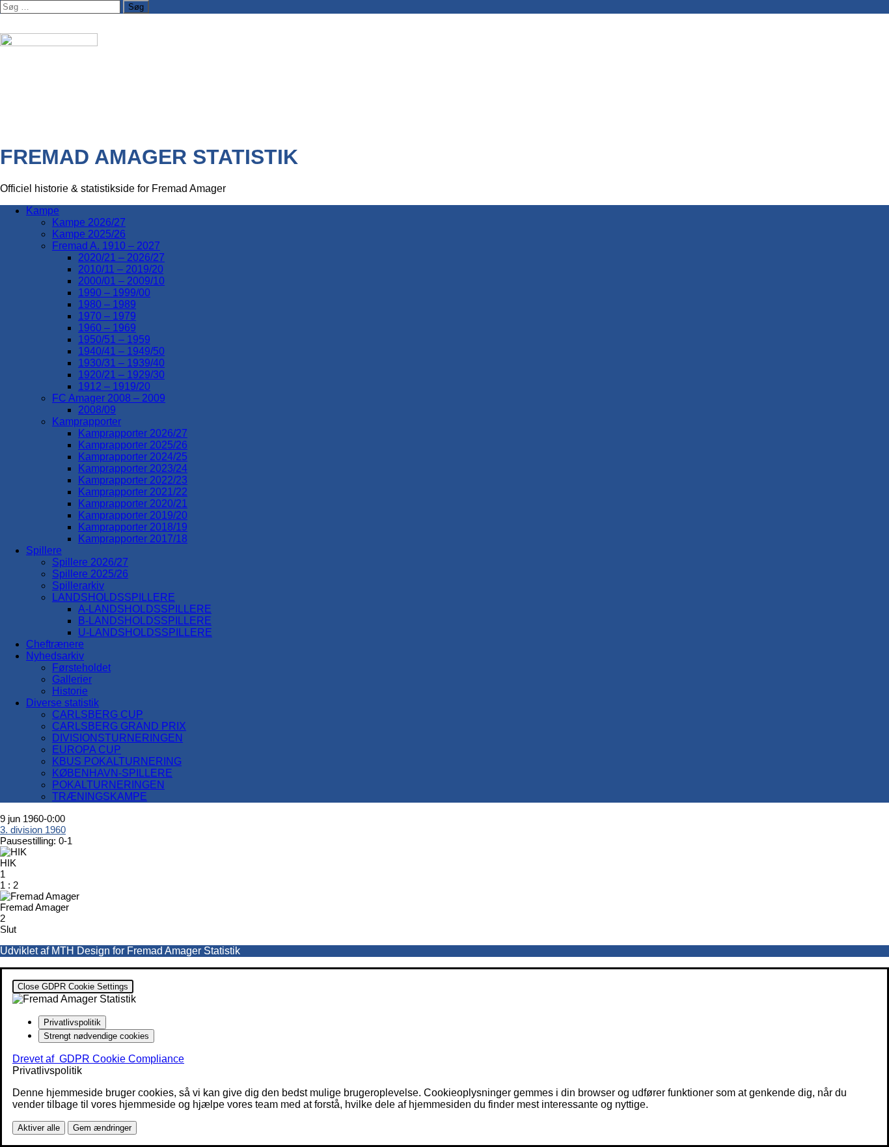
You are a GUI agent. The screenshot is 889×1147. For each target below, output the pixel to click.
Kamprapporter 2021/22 (132, 491)
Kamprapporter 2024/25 (132, 456)
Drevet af (98, 1058)
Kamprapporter (86, 421)
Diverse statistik (62, 702)
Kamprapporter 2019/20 (132, 515)
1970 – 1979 (107, 316)
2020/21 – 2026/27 (121, 257)
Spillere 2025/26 (90, 573)
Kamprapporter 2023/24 (132, 468)
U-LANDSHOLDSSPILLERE (145, 632)
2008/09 (97, 409)
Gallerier (72, 679)
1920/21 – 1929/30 (121, 374)
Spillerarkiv (78, 585)
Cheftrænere (55, 644)
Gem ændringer (102, 1128)
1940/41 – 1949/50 (121, 351)
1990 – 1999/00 (114, 292)
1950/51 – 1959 (114, 339)
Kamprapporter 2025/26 (132, 444)
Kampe (42, 210)
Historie (70, 691)
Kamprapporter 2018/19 (132, 526)
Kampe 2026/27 (89, 222)
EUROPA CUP (86, 749)
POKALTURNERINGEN (108, 784)
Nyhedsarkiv (55, 655)
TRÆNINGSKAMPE (99, 796)
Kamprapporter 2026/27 (132, 433)
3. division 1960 (33, 829)
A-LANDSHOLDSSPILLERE (145, 609)
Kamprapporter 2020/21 (132, 503)
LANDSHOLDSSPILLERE (113, 597)
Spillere (44, 550)
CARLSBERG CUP (97, 714)
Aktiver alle (39, 1128)
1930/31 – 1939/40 (121, 362)
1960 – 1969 (107, 327)
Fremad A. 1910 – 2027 (106, 245)
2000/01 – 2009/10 (121, 280)
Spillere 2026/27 (90, 562)
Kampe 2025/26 (89, 234)
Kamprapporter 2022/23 (132, 480)
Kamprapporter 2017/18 (132, 538)
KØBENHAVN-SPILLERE (112, 773)
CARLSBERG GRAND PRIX (119, 726)
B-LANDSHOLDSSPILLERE (145, 620)
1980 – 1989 (107, 304)
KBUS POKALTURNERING (117, 761)
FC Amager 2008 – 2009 (108, 398)
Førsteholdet (81, 667)
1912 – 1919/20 (114, 386)
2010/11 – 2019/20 (120, 269)
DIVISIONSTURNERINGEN (117, 737)
